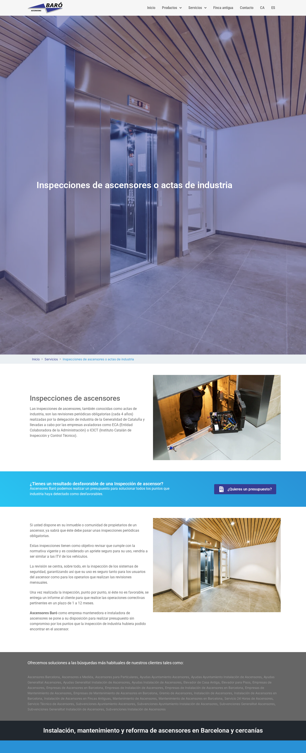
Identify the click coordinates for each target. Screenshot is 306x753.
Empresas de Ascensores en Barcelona (74, 688)
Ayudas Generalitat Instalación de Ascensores (96, 682)
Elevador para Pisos (236, 682)
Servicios (51, 359)
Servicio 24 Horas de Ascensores (248, 698)
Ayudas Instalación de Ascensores (156, 682)
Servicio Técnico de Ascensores (51, 704)
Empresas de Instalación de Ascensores (134, 688)
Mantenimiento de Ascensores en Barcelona (190, 698)
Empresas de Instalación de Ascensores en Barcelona (204, 688)
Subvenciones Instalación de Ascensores (136, 709)
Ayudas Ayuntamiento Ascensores (164, 677)
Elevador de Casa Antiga (201, 682)
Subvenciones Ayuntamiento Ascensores (105, 704)
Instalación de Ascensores (213, 693)
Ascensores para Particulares (116, 677)
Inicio (36, 359)
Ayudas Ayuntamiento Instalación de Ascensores (226, 677)
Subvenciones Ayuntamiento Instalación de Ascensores (177, 704)
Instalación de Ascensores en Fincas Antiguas (77, 698)
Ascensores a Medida (77, 677)
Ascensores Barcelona (44, 677)
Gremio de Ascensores (175, 693)
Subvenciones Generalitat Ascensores (247, 704)
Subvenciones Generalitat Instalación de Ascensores (66, 709)
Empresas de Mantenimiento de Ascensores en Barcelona (115, 693)
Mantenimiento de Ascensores (135, 698)
